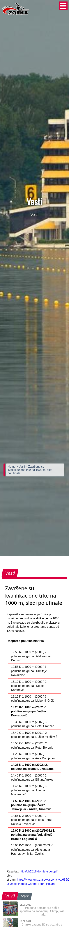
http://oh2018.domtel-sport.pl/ (38, 871)
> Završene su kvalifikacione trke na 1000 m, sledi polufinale (30, 470)
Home (12, 466)
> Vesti (21, 466)
